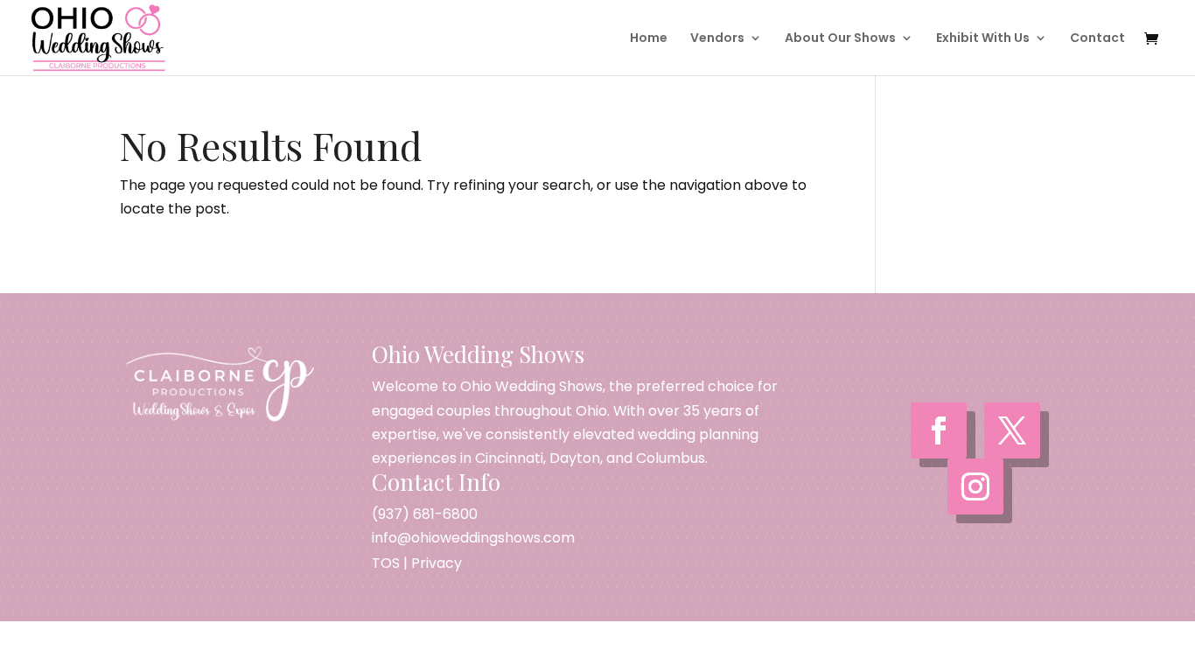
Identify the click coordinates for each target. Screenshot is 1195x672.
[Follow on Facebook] (939, 430)
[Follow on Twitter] (1012, 430)
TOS (386, 563)
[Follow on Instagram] (975, 486)
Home (648, 39)
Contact (1097, 39)
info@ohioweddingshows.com (473, 538)
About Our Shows (840, 39)
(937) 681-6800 (425, 514)
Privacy (436, 563)
